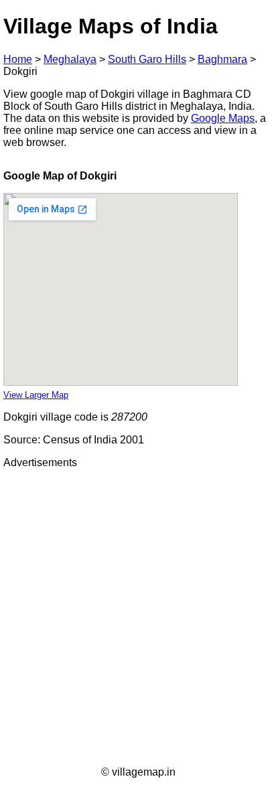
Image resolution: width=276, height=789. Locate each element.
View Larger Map (35, 395)
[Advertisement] (138, 618)
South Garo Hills (147, 59)
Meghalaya (70, 59)
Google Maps (223, 118)
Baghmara (222, 59)
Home (17, 59)
